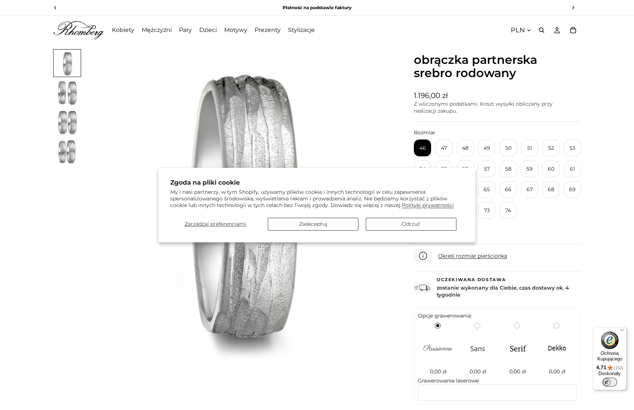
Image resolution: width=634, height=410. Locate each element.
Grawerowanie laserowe (448, 380)
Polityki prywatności (428, 205)
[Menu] (622, 331)
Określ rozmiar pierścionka (472, 256)
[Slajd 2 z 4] (67, 92)
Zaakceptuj (313, 224)
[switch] (609, 382)
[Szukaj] (541, 30)
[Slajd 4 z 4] (67, 151)
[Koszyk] (573, 30)
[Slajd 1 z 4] (67, 63)
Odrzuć (411, 224)
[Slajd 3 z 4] (67, 122)
